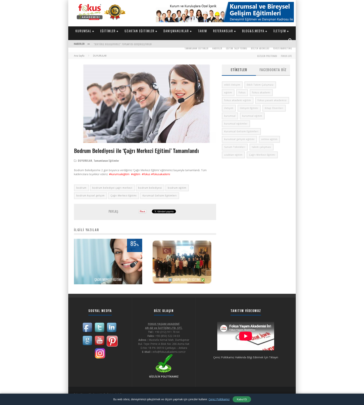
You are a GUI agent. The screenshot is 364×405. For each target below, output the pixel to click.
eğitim (228, 92)
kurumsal (230, 115)
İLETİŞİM (279, 31)
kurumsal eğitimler (236, 123)
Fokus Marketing (282, 48)
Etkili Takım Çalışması (260, 84)
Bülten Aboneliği (260, 48)
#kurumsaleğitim (119, 174)
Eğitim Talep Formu (236, 48)
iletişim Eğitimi (249, 108)
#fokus (146, 174)
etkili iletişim (232, 84)
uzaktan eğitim (233, 154)
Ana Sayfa (79, 55)
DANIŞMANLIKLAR (176, 31)
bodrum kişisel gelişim (90, 195)
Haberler (217, 48)
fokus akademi (261, 92)
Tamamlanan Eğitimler (196, 48)
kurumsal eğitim (252, 115)
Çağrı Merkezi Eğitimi (124, 195)
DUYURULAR (85, 160)
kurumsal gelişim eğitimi (239, 139)
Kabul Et (242, 399)
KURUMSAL (83, 31)
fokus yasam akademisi (272, 100)
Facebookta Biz (273, 69)
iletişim (228, 108)
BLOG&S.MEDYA (253, 31)
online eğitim (269, 139)
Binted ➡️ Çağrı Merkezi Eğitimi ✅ (182, 279)
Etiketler (239, 69)
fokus (242, 92)
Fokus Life (286, 56)
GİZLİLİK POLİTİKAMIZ (164, 376)
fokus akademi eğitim (237, 100)
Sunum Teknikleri (234, 147)
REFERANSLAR (223, 31)
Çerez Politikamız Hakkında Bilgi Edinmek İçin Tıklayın (245, 357)
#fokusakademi (160, 174)
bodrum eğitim (177, 187)
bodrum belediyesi (150, 187)
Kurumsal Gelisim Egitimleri (160, 195)
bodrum (81, 187)
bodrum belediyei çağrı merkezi (112, 187)
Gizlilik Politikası (267, 56)
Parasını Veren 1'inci (104, 44)
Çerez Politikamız (219, 399)
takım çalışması (261, 147)
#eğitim (135, 174)
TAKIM (202, 31)
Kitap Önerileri (274, 108)
